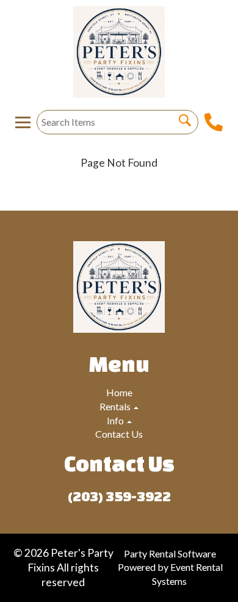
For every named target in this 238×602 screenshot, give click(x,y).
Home (119, 392)
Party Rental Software (170, 553)
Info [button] (116, 420)
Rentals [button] (115, 406)
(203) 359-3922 (119, 496)
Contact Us (119, 434)
